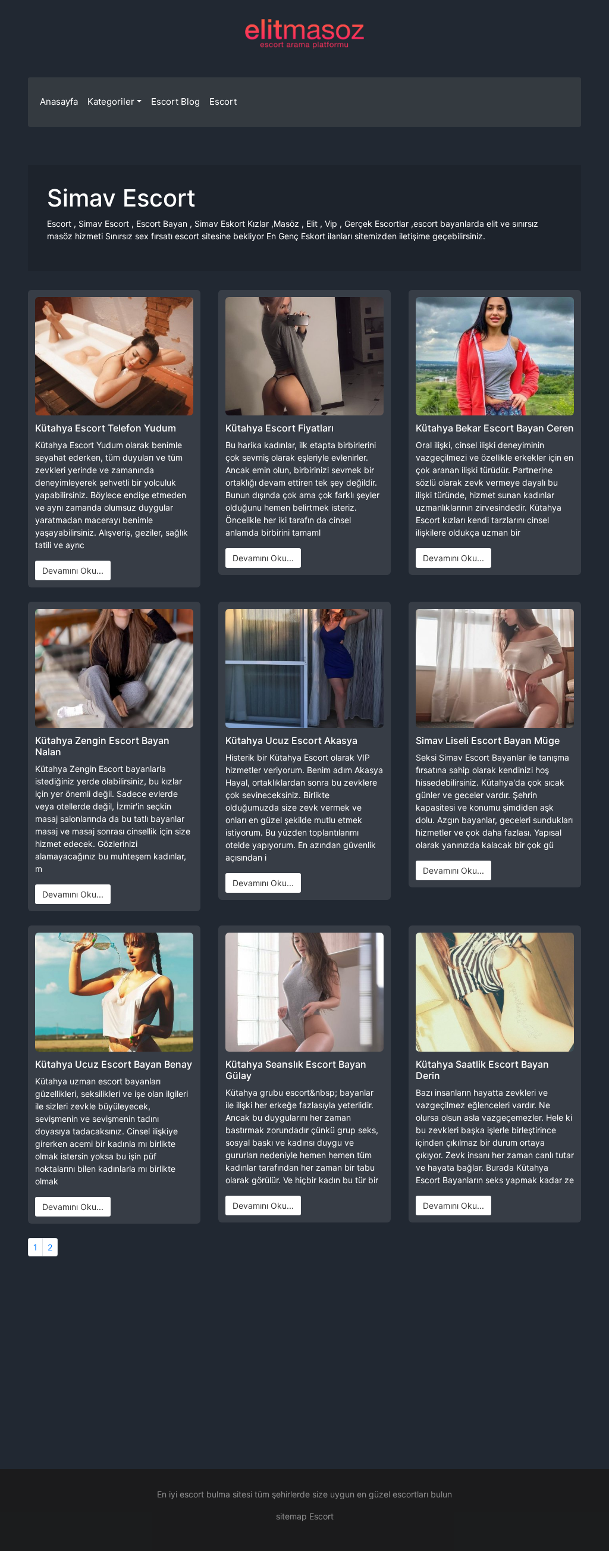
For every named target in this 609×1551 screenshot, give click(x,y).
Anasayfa (59, 101)
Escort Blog (175, 101)
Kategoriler (110, 101)
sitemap (291, 1516)
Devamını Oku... (72, 570)
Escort (223, 101)
